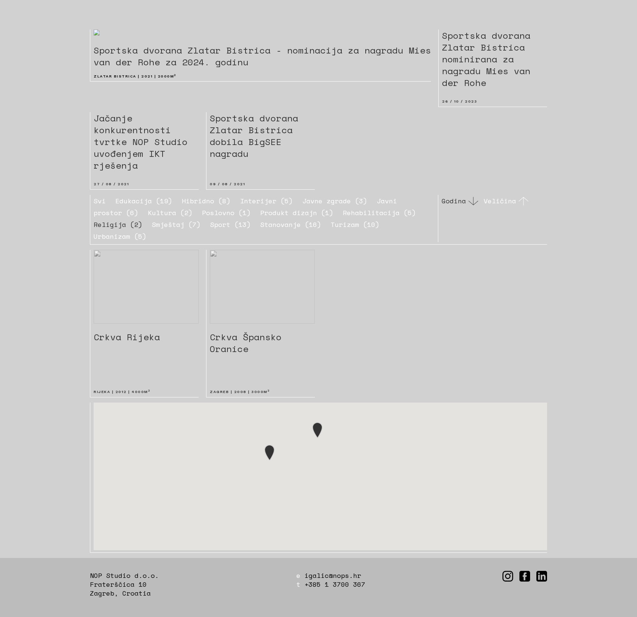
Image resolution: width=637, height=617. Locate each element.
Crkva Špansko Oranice (246, 342)
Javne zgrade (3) (334, 201)
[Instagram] (507, 576)
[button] (269, 453)
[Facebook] (524, 576)
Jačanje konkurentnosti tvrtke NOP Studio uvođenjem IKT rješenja (141, 141)
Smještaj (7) (176, 224)
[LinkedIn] (541, 576)
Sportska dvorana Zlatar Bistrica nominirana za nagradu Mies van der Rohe (486, 59)
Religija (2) (118, 224)
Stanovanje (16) (290, 224)
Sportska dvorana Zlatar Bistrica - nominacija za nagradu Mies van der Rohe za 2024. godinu (262, 56)
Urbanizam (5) (120, 236)
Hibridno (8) (206, 201)
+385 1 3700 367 (334, 584)
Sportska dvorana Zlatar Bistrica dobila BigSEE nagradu (254, 135)
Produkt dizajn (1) (296, 212)
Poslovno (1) (226, 212)
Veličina (500, 201)
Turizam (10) (355, 224)
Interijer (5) (266, 201)
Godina (454, 201)
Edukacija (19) (143, 201)
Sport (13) (230, 224)
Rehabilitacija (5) (379, 212)
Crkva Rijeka (127, 337)
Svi (100, 201)
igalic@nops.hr (332, 575)
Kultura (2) (170, 212)
